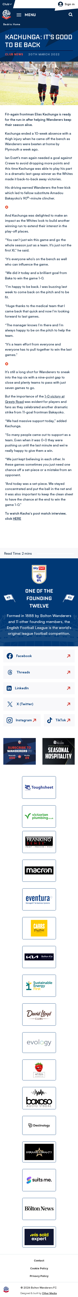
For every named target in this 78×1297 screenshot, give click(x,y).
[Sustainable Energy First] (39, 986)
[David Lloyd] (39, 1014)
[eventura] (39, 899)
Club (5, 4)
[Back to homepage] (6, 14)
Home (16, 24)
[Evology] (39, 1042)
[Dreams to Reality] (39, 1152)
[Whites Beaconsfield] (39, 1070)
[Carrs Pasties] (39, 928)
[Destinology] (39, 1125)
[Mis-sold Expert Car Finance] (39, 1237)
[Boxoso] (39, 1098)
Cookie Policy (39, 1268)
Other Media (49, 1293)
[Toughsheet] (39, 787)
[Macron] (39, 871)
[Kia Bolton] (39, 957)
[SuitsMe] (39, 1180)
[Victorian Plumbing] (39, 816)
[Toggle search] (70, 14)
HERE (17, 518)
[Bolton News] (39, 1209)
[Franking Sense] (39, 842)
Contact (39, 1260)
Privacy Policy (39, 1276)
